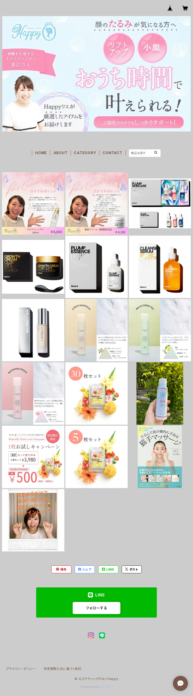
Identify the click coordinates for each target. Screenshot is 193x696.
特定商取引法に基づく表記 (62, 669)
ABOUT (61, 153)
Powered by (91, 687)
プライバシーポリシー (21, 669)
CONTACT (112, 153)
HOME (41, 153)
